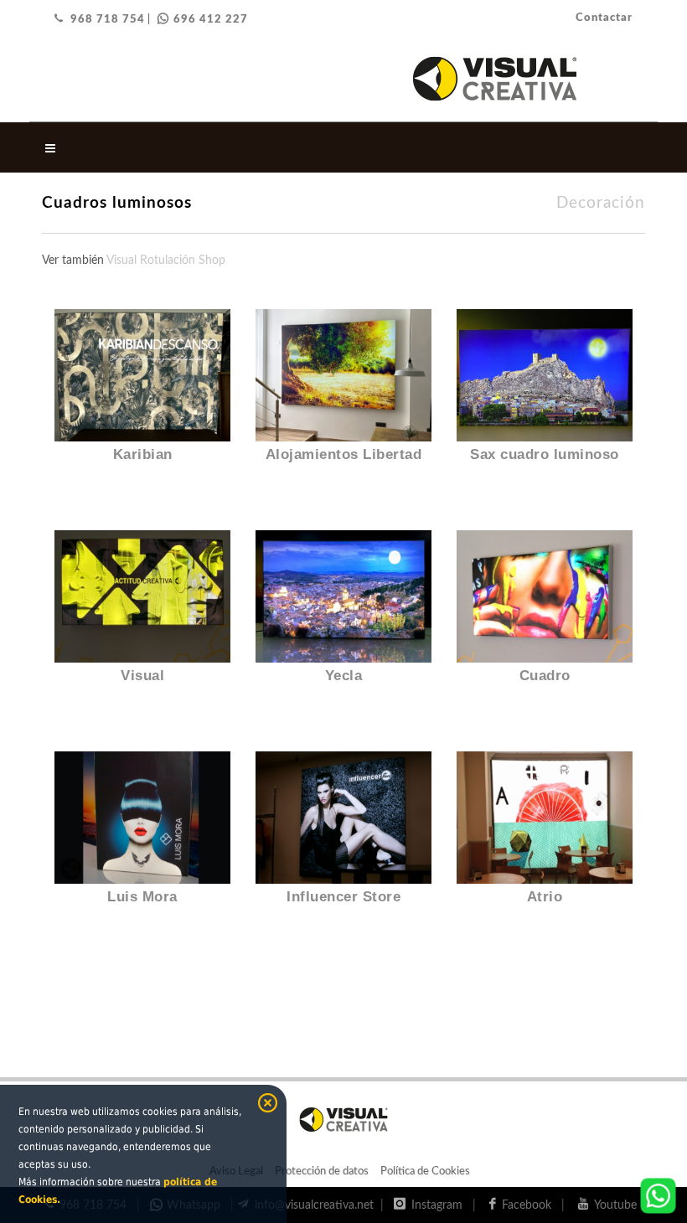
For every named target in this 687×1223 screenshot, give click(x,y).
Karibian (143, 454)
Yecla (344, 676)
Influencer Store (343, 897)
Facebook (530, 1205)
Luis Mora (142, 897)
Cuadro (545, 676)
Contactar (604, 18)
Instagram (440, 1205)
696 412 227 (210, 19)
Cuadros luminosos (117, 203)
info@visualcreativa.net (316, 1205)
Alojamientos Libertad (344, 454)
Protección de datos (322, 1171)
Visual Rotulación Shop (165, 260)
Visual (142, 676)
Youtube (618, 1205)
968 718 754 (107, 19)
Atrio (545, 897)
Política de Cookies (425, 1171)
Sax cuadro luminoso (544, 454)
